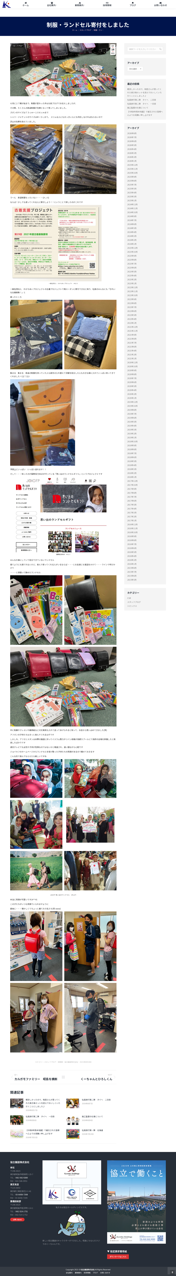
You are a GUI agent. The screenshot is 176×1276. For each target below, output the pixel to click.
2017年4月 (131, 508)
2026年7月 (131, 137)
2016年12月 (132, 524)
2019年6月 (131, 417)
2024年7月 (131, 220)
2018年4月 (131, 465)
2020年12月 (132, 362)
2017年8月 (131, 492)
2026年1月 (131, 160)
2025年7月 (131, 184)
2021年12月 (132, 326)
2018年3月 (131, 469)
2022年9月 (131, 299)
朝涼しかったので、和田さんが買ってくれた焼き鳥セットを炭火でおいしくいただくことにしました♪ (43, 1103)
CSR (129, 598)
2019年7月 (131, 413)
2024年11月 (132, 208)
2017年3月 (131, 512)
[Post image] (16, 1103)
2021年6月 (131, 346)
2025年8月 (131, 180)
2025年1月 (131, 200)
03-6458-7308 (22, 1194)
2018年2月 (131, 473)
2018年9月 (131, 445)
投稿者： (68, 1062)
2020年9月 (131, 370)
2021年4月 (131, 350)
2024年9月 (131, 216)
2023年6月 (131, 267)
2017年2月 (131, 516)
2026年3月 (131, 153)
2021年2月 (131, 354)
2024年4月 (131, 232)
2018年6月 (131, 457)
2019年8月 (131, 409)
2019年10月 (132, 405)
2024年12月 (132, 204)
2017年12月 (132, 480)
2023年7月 (131, 263)
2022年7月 (131, 307)
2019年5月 (131, 421)
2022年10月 (132, 295)
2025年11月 (132, 168)
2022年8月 (131, 303)
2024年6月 (131, 224)
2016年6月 (131, 548)
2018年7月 (131, 453)
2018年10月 (132, 441)
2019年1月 (131, 437)
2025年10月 (132, 172)
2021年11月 (132, 330)
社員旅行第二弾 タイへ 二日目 (96, 1099)
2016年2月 (131, 560)
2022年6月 (131, 311)
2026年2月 (131, 157)
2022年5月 (131, 315)
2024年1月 (131, 243)
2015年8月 (131, 567)
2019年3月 (131, 429)
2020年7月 (131, 378)
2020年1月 (131, 398)
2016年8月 (131, 540)
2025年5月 (131, 188)
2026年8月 (131, 133)
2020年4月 (131, 390)
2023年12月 (132, 247)
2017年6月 (131, 500)
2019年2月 (131, 433)
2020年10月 (132, 366)
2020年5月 (131, 386)
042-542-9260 (22, 1177)
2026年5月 (131, 145)
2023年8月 (131, 259)
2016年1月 (131, 563)
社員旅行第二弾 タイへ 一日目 (40, 1116)
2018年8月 (131, 449)
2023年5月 (131, 271)
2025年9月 (131, 176)
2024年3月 (131, 236)
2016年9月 (131, 536)
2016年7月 (131, 544)
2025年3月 (131, 196)
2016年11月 (132, 528)
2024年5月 (131, 228)
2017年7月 (131, 496)
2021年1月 (131, 358)
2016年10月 (132, 532)
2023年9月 (131, 255)
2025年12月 (132, 164)
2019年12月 (132, 401)
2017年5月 (131, 504)
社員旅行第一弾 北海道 (92, 1130)
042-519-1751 (22, 1211)
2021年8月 (131, 338)
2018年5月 (131, 461)
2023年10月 (132, 251)
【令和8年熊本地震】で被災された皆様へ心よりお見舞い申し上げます (42, 1132)
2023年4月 (131, 275)
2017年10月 (132, 484)
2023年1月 (131, 283)
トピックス (132, 605)
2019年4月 (131, 425)
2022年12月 (132, 287)
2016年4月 (131, 556)
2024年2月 (131, 239)
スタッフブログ (17, 46)
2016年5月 (131, 552)
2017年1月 (131, 520)
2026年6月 (131, 141)
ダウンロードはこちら (118, 1256)
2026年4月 (131, 149)
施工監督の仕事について (92, 1116)
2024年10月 (132, 212)
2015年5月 (131, 579)
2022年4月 (131, 319)
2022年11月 (132, 291)
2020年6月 (131, 382)
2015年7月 (131, 571)
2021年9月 (131, 334)
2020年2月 (131, 394)
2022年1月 (131, 322)
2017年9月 (131, 488)
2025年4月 (131, 192)
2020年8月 (131, 374)
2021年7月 (131, 342)
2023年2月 (131, 279)
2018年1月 (131, 477)
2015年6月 (131, 575)
